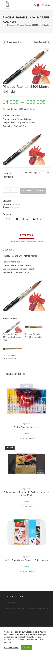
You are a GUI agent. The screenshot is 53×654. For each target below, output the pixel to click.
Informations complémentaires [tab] (26, 242)
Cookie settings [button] (11, 648)
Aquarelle (16, 204)
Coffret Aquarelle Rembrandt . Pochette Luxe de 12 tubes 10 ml (26, 493)
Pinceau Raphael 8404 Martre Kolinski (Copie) (12, 337)
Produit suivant (40, 42)
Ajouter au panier (33, 191)
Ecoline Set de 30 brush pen (26, 427)
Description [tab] (26, 235)
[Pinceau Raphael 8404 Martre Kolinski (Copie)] (12, 327)
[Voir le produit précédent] (5, 42)
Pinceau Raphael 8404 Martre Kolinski (33, 25)
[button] (46, 50)
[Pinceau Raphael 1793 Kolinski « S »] (35, 327)
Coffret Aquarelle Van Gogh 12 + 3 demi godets (26, 560)
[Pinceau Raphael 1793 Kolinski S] (12, 348)
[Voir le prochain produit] (48, 42)
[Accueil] (4, 25)
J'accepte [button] (26, 648)
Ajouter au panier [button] (26, 439)
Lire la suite (26, 507)
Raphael (15, 208)
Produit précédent (14, 42)
